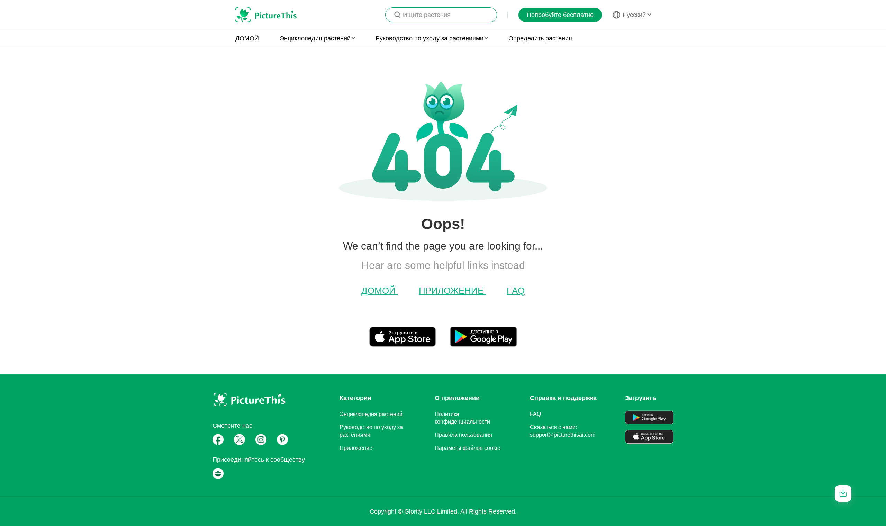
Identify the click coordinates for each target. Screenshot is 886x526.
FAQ (516, 290)
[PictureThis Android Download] (483, 344)
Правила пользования (463, 435)
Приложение (452, 290)
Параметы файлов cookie (467, 448)
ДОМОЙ (247, 38)
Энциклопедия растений (371, 414)
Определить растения (540, 38)
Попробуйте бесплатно (560, 14)
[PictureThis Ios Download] (409, 344)
